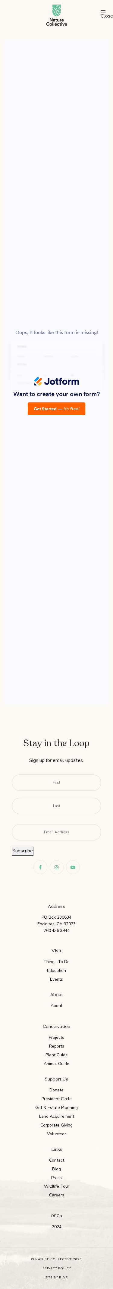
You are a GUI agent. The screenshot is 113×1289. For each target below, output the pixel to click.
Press (56, 1178)
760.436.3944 (57, 930)
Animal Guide (56, 1064)
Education (56, 970)
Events (56, 979)
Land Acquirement (56, 1116)
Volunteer (56, 1134)
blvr (63, 1277)
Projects (56, 1037)
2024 (56, 1227)
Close (103, 16)
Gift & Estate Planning (56, 1107)
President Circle (57, 1099)
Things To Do (56, 962)
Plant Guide (57, 1055)
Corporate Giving (56, 1125)
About (56, 1006)
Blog (56, 1169)
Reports (56, 1046)
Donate (56, 1090)
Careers (56, 1195)
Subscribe (22, 851)
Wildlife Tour (56, 1186)
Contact (56, 1160)
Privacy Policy (56, 1268)
